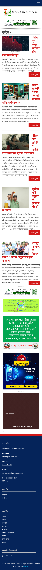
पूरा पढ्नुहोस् (34, 74)
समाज (4, 520)
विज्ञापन (4, 536)
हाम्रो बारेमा (5, 539)
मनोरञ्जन (5, 529)
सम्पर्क (4, 542)
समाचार (4, 517)
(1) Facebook (7, 556)
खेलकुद (4, 526)
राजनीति (4, 523)
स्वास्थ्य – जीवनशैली (8, 532)
